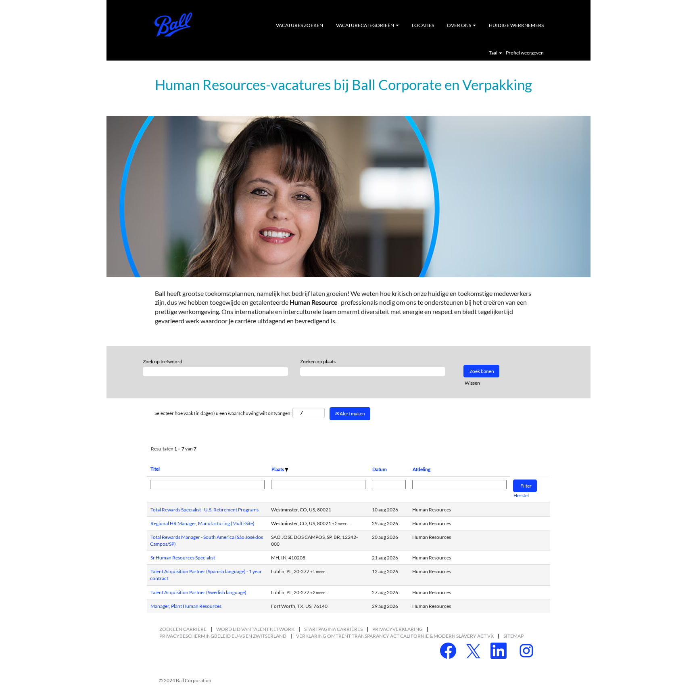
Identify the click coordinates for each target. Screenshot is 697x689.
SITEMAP (513, 636)
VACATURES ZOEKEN (299, 25)
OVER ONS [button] (459, 25)
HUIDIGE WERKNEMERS (516, 25)
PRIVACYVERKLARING (397, 629)
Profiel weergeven (525, 53)
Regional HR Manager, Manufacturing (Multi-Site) (202, 523)
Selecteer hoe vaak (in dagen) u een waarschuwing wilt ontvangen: (223, 413)
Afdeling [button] (421, 469)
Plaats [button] (278, 469)
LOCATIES (423, 25)
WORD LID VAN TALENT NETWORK (255, 629)
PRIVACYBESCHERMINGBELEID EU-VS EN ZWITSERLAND (222, 636)
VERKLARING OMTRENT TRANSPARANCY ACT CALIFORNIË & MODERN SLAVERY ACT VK (395, 636)
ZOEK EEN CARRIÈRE (183, 629)
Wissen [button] (472, 383)
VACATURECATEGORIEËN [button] (365, 25)
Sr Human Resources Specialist (182, 558)
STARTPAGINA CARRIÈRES (333, 629)
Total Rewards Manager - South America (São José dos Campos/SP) (206, 540)
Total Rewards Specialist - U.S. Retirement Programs (204, 510)
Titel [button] (155, 469)
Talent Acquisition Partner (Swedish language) (198, 592)
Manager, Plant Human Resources (185, 606)
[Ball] (173, 24)
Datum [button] (379, 469)
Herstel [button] (521, 495)
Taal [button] (493, 53)
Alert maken (352, 413)
